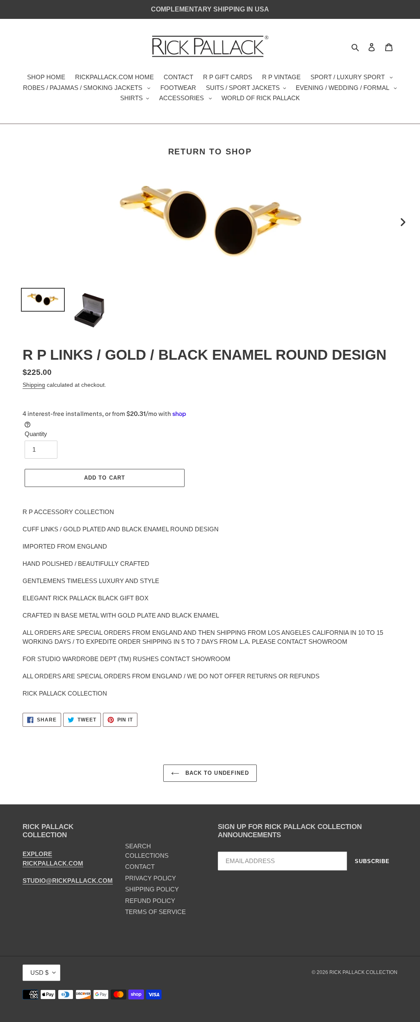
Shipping (34, 384)
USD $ (39, 972)
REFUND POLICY (150, 900)
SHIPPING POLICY (152, 889)
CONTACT (140, 866)
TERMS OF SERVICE (155, 911)
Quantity (36, 433)
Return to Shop (210, 151)
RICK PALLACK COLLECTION (363, 972)
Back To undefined (216, 773)
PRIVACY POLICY (150, 878)
